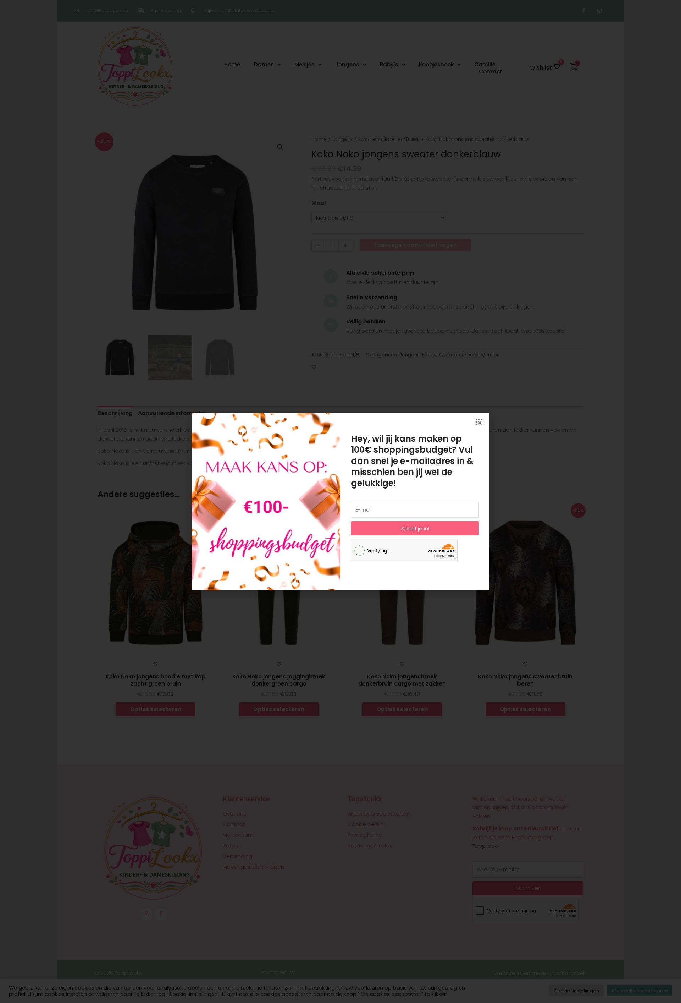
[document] (340, 501)
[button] (479, 422)
